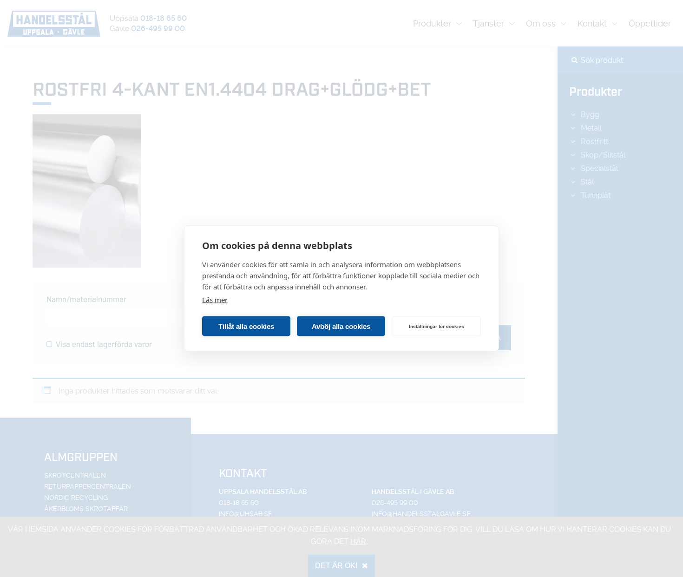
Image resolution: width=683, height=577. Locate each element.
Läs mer (215, 299)
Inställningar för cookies (436, 325)
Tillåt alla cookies (246, 326)
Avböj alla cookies (341, 326)
